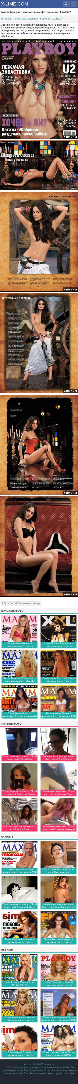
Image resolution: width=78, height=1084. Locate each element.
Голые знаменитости (29, 18)
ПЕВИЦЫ (7, 949)
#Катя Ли (7, 603)
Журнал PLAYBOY (52, 18)
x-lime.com (29, 1064)
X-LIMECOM (14, 4)
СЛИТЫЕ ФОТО (11, 723)
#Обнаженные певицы (27, 603)
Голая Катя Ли (9, 18)
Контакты (49, 1064)
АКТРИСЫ (7, 836)
